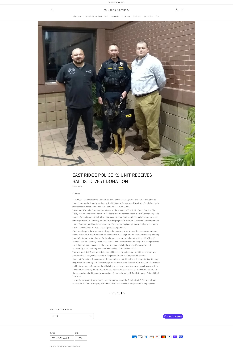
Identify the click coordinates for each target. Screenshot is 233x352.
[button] (52, 9)
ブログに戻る (118, 293)
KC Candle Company (61, 346)
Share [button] (77, 193)
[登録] (90, 316)
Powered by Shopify (74, 346)
